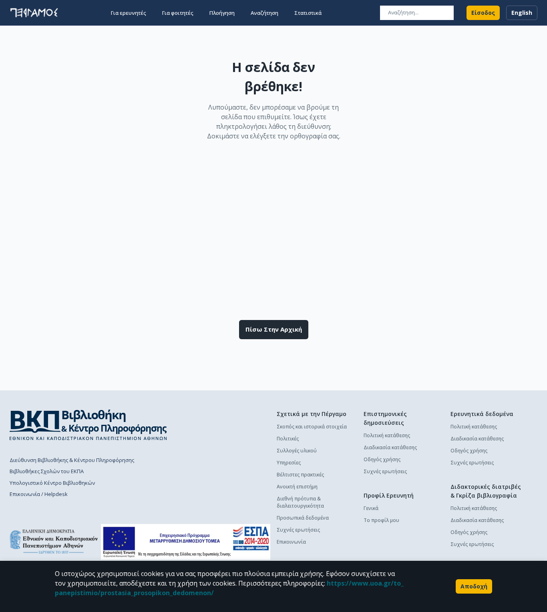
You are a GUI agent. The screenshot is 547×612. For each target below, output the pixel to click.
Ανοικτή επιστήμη (297, 486)
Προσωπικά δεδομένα (303, 517)
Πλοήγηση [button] (222, 12)
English (521, 12)
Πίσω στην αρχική (273, 329)
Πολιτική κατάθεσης (387, 435)
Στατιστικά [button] (308, 12)
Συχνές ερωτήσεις (298, 529)
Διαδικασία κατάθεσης (390, 447)
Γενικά (371, 508)
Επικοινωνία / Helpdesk (39, 494)
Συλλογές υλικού (297, 450)
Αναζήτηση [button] (264, 12)
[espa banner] (185, 542)
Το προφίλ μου (381, 520)
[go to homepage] (34, 12)
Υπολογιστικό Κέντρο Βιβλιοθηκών (52, 482)
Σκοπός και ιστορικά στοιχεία (312, 426)
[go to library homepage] (88, 425)
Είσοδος (483, 12)
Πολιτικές (288, 438)
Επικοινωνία (291, 541)
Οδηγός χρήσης (382, 459)
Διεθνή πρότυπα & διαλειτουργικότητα (300, 502)
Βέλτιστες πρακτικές (300, 474)
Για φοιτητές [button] (177, 12)
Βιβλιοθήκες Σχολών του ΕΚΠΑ (47, 471)
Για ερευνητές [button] (128, 12)
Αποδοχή (474, 586)
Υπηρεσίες (289, 462)
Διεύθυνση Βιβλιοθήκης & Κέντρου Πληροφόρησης (72, 460)
